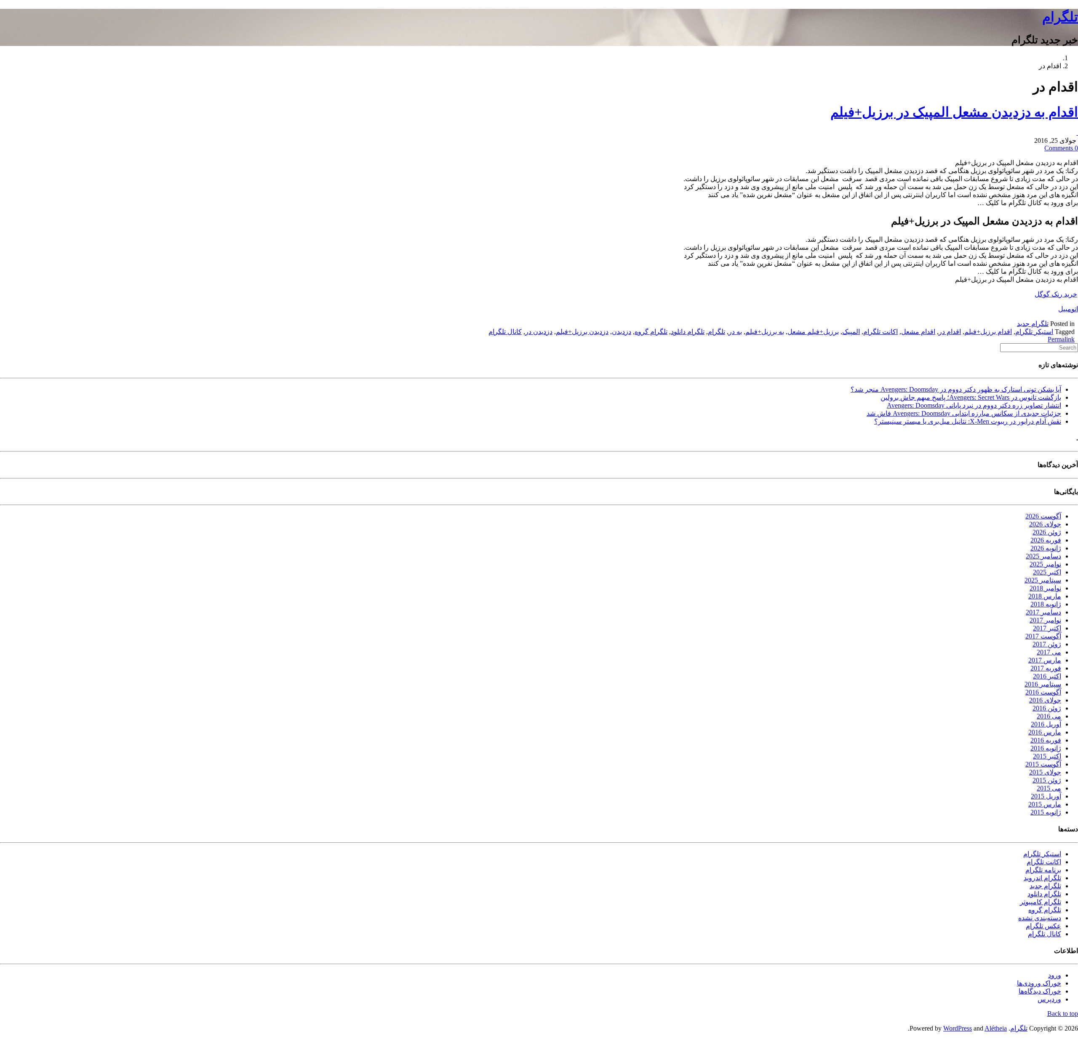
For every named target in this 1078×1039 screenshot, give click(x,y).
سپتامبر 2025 (1043, 580)
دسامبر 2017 (1043, 612)
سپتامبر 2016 (1043, 684)
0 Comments (1061, 148)
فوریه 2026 (1045, 540)
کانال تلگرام (505, 331)
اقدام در (950, 331)
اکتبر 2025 (1047, 572)
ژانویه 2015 (1045, 812)
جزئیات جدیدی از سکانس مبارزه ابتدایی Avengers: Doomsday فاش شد (964, 413)
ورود (1054, 975)
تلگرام (1060, 16)
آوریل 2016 (1046, 724)
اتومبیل (1068, 309)
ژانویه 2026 (1045, 548)
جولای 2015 (1045, 772)
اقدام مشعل (918, 331)
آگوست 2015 (1043, 764)
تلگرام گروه (651, 331)
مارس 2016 (1044, 732)
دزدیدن (621, 331)
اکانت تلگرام (880, 331)
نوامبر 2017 (1045, 620)
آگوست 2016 (1043, 692)
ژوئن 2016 (1047, 708)
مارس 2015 (1044, 804)
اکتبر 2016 (1047, 676)
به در (735, 331)
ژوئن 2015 (1047, 780)
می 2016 (1049, 716)
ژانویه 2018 (1045, 604)
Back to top (1062, 1013)
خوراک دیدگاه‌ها (1040, 991)
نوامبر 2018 (1045, 588)
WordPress (957, 1028)
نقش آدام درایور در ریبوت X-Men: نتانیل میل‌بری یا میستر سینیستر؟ (967, 421)
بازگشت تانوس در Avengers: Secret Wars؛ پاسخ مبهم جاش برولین (971, 397)
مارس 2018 (1044, 596)
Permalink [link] (1061, 339)
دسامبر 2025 (1043, 556)
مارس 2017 (1044, 660)
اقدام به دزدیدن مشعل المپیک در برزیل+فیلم (954, 112)
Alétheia (996, 1028)
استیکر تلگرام (1034, 331)
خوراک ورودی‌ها (1039, 983)
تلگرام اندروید (1042, 877)
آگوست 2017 (1043, 636)
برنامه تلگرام (1043, 869)
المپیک (851, 331)
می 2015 (1049, 788)
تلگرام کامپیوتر (1040, 901)
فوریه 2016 (1045, 740)
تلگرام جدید (1033, 323)
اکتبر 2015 (1047, 756)
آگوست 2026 (1043, 516)
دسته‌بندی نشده (1039, 917)
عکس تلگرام (1043, 925)
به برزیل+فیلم (764, 331)
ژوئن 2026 (1047, 532)
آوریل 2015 (1046, 796)
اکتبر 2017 (1047, 628)
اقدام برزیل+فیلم (988, 331)
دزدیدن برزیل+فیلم (582, 331)
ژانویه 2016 (1045, 748)
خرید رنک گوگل (1056, 294)
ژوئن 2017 (1047, 644)
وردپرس (1049, 999)
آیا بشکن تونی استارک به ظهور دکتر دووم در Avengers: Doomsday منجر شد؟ (956, 389)
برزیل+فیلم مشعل (813, 331)
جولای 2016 (1045, 700)
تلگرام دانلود (687, 331)
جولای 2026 (1045, 524)
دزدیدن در (538, 331)
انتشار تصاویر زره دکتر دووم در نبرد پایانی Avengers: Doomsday (974, 405)
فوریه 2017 (1045, 668)
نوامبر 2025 (1045, 564)
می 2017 (1049, 652)
